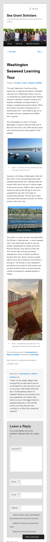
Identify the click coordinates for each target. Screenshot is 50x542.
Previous (11, 51)
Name (16, 482)
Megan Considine (35, 83)
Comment (16, 449)
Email (16, 495)
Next (40, 51)
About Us (19, 43)
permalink (35, 354)
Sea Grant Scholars (21, 15)
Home (9, 43)
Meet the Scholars (32, 43)
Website (15, 507)
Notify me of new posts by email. (24, 531)
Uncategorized (30, 352)
